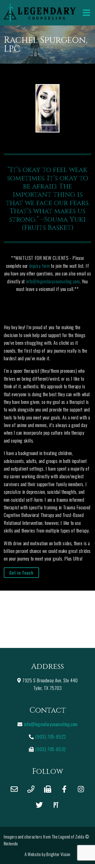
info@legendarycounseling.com (53, 281)
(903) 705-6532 (50, 748)
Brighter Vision (58, 854)
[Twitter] (39, 805)
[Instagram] (81, 789)
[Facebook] (64, 789)
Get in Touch (21, 572)
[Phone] (31, 789)
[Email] (14, 789)
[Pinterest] (56, 805)
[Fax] (47, 789)
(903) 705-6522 (50, 736)
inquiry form (39, 265)
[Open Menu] (86, 13)
